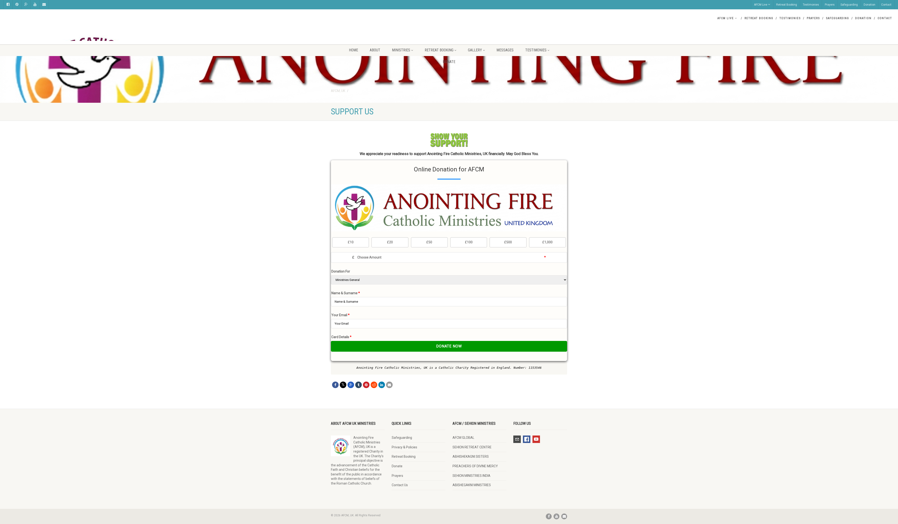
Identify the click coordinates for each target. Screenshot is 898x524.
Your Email (340, 315)
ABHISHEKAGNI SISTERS (471, 456)
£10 (351, 242)
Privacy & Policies (404, 447)
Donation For (340, 271)
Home (353, 50)
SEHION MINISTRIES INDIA (471, 476)
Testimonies (811, 4)
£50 (429, 242)
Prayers (830, 4)
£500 (508, 242)
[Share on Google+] (351, 385)
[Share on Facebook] (335, 385)
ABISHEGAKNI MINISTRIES (472, 485)
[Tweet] (343, 385)
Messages (505, 50)
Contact (886, 4)
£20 (390, 242)
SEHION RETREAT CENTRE (472, 447)
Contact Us (400, 485)
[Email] (389, 385)
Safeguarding (849, 4)
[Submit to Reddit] (374, 385)
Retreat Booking (786, 4)
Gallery (475, 50)
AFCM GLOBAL (463, 437)
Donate (449, 62)
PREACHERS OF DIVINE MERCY (475, 466)
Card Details (341, 337)
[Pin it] (366, 385)
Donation (869, 4)
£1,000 (547, 242)
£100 (469, 242)
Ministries (401, 50)
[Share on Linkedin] (381, 385)
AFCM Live (760, 4)
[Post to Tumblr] (358, 385)
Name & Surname (345, 293)
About (375, 50)
